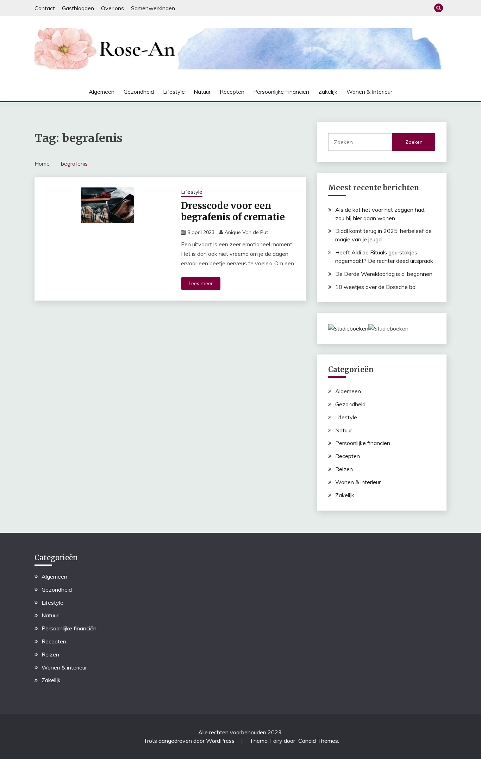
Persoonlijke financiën (281, 91)
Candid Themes (318, 740)
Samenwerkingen (153, 8)
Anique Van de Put (246, 232)
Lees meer (201, 283)
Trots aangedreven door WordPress (190, 740)
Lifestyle (174, 91)
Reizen (344, 469)
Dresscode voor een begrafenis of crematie (233, 211)
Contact (45, 8)
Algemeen (101, 91)
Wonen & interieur (369, 91)
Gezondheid (139, 91)
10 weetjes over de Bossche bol (376, 286)
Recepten (232, 91)
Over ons (112, 8)
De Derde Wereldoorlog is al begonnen (383, 273)
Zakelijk (327, 91)
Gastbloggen (78, 8)
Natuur (202, 91)
